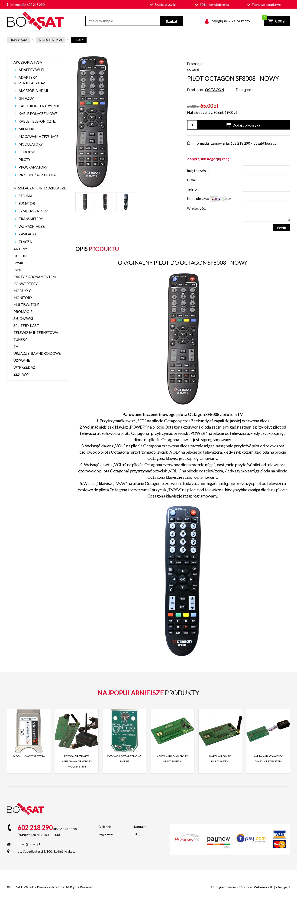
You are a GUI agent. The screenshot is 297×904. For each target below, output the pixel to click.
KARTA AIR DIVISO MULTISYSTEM (220, 758)
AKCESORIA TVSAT (50, 40)
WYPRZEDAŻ (24, 367)
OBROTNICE (29, 152)
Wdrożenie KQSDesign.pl (272, 887)
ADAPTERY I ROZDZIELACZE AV (29, 80)
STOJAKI (25, 196)
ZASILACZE (28, 234)
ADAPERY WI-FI (31, 70)
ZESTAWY (21, 374)
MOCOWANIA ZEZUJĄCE (38, 136)
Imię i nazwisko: (198, 171)
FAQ (137, 834)
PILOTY (79, 40)
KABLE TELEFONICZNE (37, 121)
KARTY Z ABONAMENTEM (34, 277)
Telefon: (193, 189)
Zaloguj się (219, 21)
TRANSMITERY (31, 219)
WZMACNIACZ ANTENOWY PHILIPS (124, 758)
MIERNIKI (26, 129)
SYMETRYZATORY (33, 211)
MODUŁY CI (22, 291)
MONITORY (22, 298)
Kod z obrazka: (198, 198)
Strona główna (18, 40)
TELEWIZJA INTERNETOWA (35, 332)
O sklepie (105, 827)
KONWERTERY (25, 284)
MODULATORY (31, 144)
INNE (17, 270)
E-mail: (192, 180)
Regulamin (105, 834)
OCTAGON (214, 89)
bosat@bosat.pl (265, 143)
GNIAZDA (26, 98)
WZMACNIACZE (32, 226)
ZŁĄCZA (25, 242)
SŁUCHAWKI (23, 318)
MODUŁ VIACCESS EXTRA (29, 756)
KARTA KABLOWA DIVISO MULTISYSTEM (172, 758)
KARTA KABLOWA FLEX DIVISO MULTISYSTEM (268, 758)
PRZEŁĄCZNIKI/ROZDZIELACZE (40, 188)
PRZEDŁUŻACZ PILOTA (37, 175)
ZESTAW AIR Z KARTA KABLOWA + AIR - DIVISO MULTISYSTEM (76, 761)
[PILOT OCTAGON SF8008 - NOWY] (91, 121)
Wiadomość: (196, 208)
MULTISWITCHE (26, 304)
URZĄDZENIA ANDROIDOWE (37, 353)
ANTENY (20, 249)
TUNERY (20, 339)
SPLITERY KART (26, 325)
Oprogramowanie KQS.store (231, 887)
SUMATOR (27, 203)
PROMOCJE (22, 311)
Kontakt (140, 827)
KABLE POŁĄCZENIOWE (38, 113)
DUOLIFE (20, 256)
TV (15, 346)
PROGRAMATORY (33, 167)
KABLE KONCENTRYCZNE (39, 106)
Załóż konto (241, 21)
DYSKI (18, 263)
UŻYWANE (21, 360)
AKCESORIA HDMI (33, 90)
